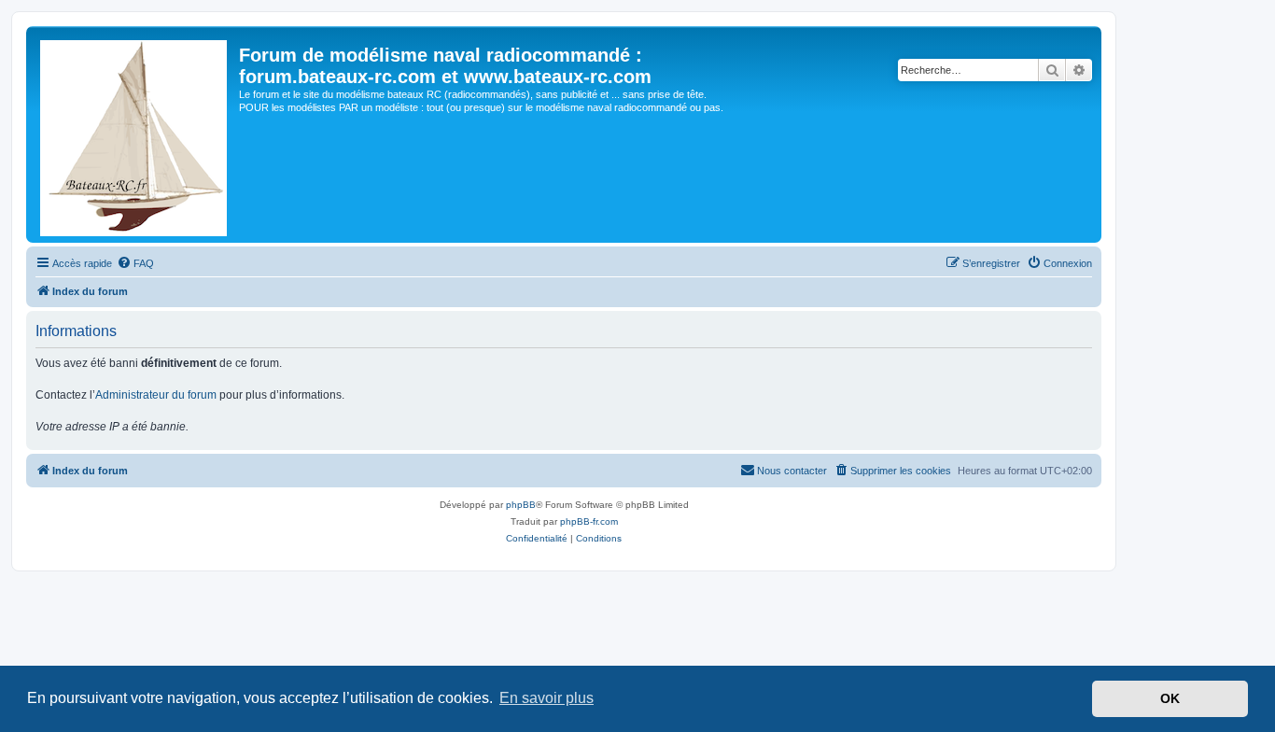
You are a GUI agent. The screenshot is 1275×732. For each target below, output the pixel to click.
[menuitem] (135, 263)
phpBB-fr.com (589, 521)
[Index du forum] (135, 134)
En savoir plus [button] (546, 698)
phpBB (521, 505)
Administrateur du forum (156, 394)
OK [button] (1170, 698)
